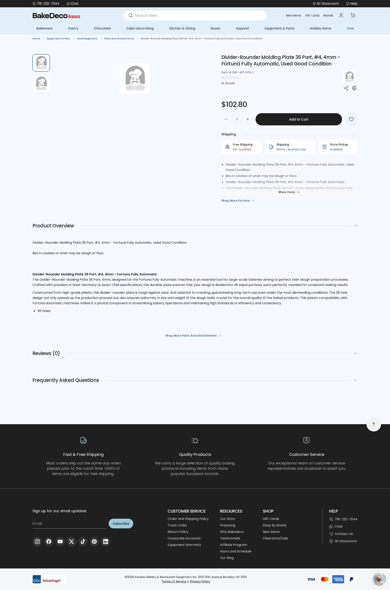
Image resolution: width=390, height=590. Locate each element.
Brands (328, 15)
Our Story (227, 518)
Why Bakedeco (232, 531)
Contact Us (344, 533)
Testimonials (230, 538)
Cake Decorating (140, 28)
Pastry (73, 28)
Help (354, 3)
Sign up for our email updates (59, 510)
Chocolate (102, 28)
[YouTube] (60, 542)
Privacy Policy (200, 581)
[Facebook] (49, 542)
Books (215, 28)
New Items (293, 15)
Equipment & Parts (279, 28)
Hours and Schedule (235, 551)
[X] (71, 542)
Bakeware (44, 28)
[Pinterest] (94, 542)
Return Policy (178, 531)
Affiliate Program (233, 544)
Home (36, 38)
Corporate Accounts (184, 538)
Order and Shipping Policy (188, 518)
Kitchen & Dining (182, 28)
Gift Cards (312, 15)
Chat (75, 3)
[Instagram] (37, 542)
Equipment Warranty (184, 544)
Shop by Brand (274, 525)
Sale (350, 28)
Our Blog (227, 557)
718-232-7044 (48, 3)
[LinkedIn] (105, 542)
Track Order (177, 525)
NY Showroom (346, 541)
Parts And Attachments (119, 38)
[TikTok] (83, 542)
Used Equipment (87, 38)
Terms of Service (173, 581)
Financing (227, 525)
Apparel (242, 28)
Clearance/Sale (275, 538)
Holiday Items (320, 28)
